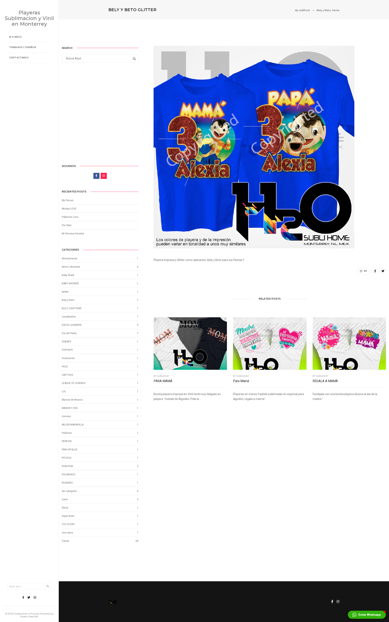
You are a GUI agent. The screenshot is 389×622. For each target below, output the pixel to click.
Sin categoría (69, 491)
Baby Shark (68, 275)
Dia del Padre (69, 333)
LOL (64, 391)
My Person (68, 200)
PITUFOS (66, 457)
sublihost (304, 10)
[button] (367, 615)
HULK (65, 366)
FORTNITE (67, 349)
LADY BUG (67, 374)
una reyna (67, 532)
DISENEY (66, 341)
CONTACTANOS (19, 57)
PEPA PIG (67, 441)
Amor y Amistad (71, 266)
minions (66, 416)
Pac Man (67, 225)
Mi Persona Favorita (73, 233)
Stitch (65, 507)
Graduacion (68, 358)
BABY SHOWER (70, 283)
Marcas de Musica (72, 399)
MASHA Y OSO (70, 408)
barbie (65, 291)
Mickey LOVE (69, 208)
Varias (335, 10)
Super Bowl (68, 516)
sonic (65, 499)
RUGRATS (67, 482)
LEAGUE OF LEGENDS (73, 383)
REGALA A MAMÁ (325, 381)
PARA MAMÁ (163, 381)
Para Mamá (241, 381)
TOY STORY (68, 524)
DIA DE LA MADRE (72, 325)
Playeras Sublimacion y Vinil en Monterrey (29, 18)
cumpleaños (69, 316)
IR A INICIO (15, 36)
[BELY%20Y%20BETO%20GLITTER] (375, 271)
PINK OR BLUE (69, 449)
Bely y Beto (324, 10)
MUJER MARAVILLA (72, 424)
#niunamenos (69, 258)
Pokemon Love (70, 217)
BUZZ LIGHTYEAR (71, 308)
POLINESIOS (68, 474)
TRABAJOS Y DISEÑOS (22, 47)
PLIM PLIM (67, 466)
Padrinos (67, 433)
